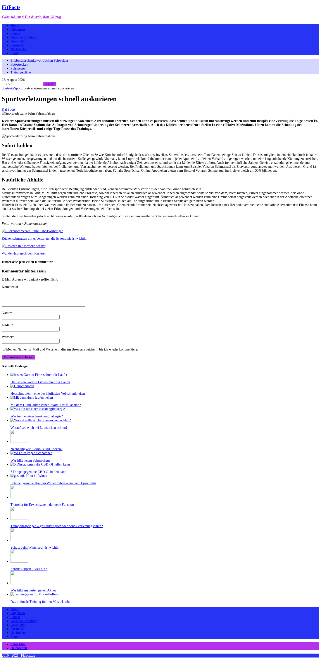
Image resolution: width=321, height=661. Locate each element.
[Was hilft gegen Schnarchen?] (31, 453)
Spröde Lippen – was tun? (28, 569)
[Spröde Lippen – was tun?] (19, 561)
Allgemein (17, 29)
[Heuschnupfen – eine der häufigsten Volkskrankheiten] (22, 386)
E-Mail (6, 325)
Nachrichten (18, 49)
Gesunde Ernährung (24, 37)
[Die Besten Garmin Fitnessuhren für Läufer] (38, 375)
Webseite (8, 337)
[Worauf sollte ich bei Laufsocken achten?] (40, 420)
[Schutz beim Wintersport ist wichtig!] (19, 540)
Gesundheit (18, 41)
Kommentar (10, 287)
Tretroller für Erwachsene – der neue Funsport (42, 504)
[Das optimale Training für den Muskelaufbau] (34, 594)
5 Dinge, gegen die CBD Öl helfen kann (38, 472)
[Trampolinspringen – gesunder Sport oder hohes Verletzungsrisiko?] (19, 518)
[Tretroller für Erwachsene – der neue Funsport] (19, 497)
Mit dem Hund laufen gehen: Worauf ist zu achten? (45, 405)
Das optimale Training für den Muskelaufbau (41, 601)
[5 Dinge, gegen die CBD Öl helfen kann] (40, 464)
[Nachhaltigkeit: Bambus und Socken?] (19, 441)
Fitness (15, 33)
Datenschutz (19, 648)
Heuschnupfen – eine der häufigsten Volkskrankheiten (47, 393)
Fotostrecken (19, 64)
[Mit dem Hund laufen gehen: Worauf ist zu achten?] (31, 397)
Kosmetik (17, 45)
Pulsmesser (18, 68)
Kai (4, 109)
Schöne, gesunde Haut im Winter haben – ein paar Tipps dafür (53, 483)
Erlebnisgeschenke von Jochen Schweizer (39, 60)
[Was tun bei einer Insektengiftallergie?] (37, 409)
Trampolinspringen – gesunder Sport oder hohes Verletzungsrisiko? (56, 526)
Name (6, 313)
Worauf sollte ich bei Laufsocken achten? (38, 427)
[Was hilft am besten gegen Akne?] (19, 583)
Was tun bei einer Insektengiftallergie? (37, 416)
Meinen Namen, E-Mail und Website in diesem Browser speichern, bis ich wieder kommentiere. (72, 349)
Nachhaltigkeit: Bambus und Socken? (36, 449)
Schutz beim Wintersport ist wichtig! (35, 547)
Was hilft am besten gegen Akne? (33, 590)
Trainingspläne (20, 72)
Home (14, 25)
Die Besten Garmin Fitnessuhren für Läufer (40, 382)
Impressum (18, 644)
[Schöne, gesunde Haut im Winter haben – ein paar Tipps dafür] (28, 476)
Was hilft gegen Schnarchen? (30, 460)
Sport (14, 53)
